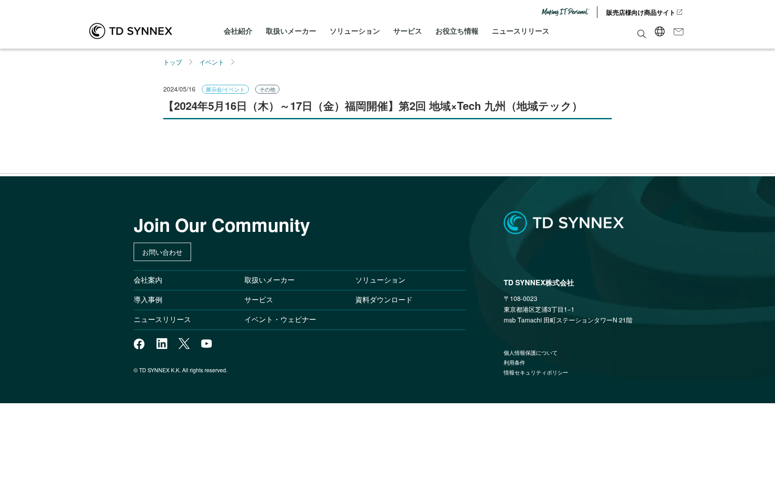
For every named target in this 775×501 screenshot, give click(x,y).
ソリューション (355, 31)
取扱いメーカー (291, 31)
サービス (407, 31)
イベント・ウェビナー (280, 319)
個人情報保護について (530, 352)
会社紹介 (238, 31)
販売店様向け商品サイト (640, 12)
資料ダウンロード (384, 299)
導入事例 (148, 299)
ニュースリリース (520, 31)
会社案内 (148, 279)
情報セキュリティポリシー (536, 372)
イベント (211, 61)
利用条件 (514, 362)
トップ (172, 61)
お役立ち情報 (457, 31)
